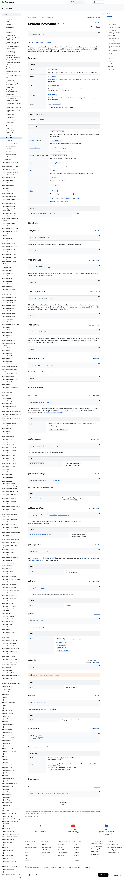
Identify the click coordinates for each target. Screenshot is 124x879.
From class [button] (37, 119)
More (57, 2)
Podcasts (27, 860)
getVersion (54, 185)
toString (54, 191)
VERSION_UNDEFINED (54, 104)
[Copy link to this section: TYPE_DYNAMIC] (42, 260)
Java (98, 27)
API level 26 (97, 22)
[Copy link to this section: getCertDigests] (42, 439)
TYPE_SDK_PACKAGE (53, 86)
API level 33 (97, 291)
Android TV (61, 855)
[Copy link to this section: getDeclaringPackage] (47, 474)
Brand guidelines (40, 875)
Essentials (21, 2)
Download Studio (95, 854)
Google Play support (112, 850)
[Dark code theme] (99, 32)
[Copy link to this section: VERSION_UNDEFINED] (47, 359)
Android (27, 844)
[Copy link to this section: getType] (36, 614)
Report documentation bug (114, 847)
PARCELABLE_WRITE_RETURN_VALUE (60, 770)
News (26, 855)
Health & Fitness (45, 850)
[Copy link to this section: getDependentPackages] (49, 508)
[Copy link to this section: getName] (37, 581)
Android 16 (77, 847)
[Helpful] (96, 17)
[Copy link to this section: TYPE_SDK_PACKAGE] (47, 292)
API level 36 (97, 439)
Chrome (53, 867)
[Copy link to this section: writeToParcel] (41, 729)
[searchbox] (11, 14)
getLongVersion (56, 163)
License (32, 875)
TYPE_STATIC (52, 95)
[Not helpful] (99, 17)
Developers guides (96, 849)
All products (86, 867)
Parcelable (40, 119)
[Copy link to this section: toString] (36, 696)
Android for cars (62, 852)
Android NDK (94, 857)
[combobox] (78, 2)
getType (53, 178)
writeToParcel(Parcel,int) (71, 411)
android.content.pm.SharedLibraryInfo (41, 42)
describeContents (56, 131)
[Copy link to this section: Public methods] (45, 388)
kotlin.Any (31, 41)
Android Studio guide (96, 846)
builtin (93, 558)
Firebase (61, 867)
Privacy (43, 855)
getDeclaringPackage (57, 148)
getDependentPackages (58, 155)
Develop (47, 2)
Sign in (120, 2)
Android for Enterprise (31, 847)
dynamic (84, 558)
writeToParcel (55, 198)
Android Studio (110, 2)
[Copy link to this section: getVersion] (38, 660)
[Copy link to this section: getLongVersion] (42, 545)
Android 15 (77, 850)
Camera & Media (45, 852)
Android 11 (77, 860)
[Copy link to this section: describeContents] (44, 395)
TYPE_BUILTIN (52, 69)
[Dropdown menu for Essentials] (26, 2)
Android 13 (77, 855)
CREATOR (76, 213)
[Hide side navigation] (20, 876)
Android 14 (77, 852)
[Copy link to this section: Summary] (39, 58)
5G (42, 858)
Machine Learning (46, 847)
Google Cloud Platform (73, 867)
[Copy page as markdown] (63, 24)
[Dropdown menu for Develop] (52, 2)
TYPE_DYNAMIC (52, 76)
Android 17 (77, 844)
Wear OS (60, 847)
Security (27, 850)
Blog (26, 858)
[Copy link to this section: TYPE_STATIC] (40, 325)
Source (27, 852)
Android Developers (33, 17)
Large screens (61, 844)
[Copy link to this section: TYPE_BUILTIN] (41, 231)
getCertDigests (56, 140)
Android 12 (77, 858)
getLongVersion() (49, 675)
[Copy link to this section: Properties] (40, 779)
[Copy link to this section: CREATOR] (37, 787)
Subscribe (103, 875)
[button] (11, 157)
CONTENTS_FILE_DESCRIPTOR (53, 413)
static (52, 558)
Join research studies (113, 852)
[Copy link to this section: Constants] (40, 223)
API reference (7, 8)
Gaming (43, 844)
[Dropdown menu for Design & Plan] (40, 2)
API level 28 (97, 544)
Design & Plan (34, 2)
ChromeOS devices (63, 850)
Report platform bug (112, 844)
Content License (71, 811)
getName (53, 170)
